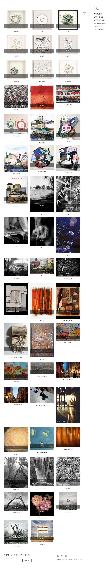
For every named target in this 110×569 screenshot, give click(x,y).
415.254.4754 (80, 559)
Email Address (9, 558)
